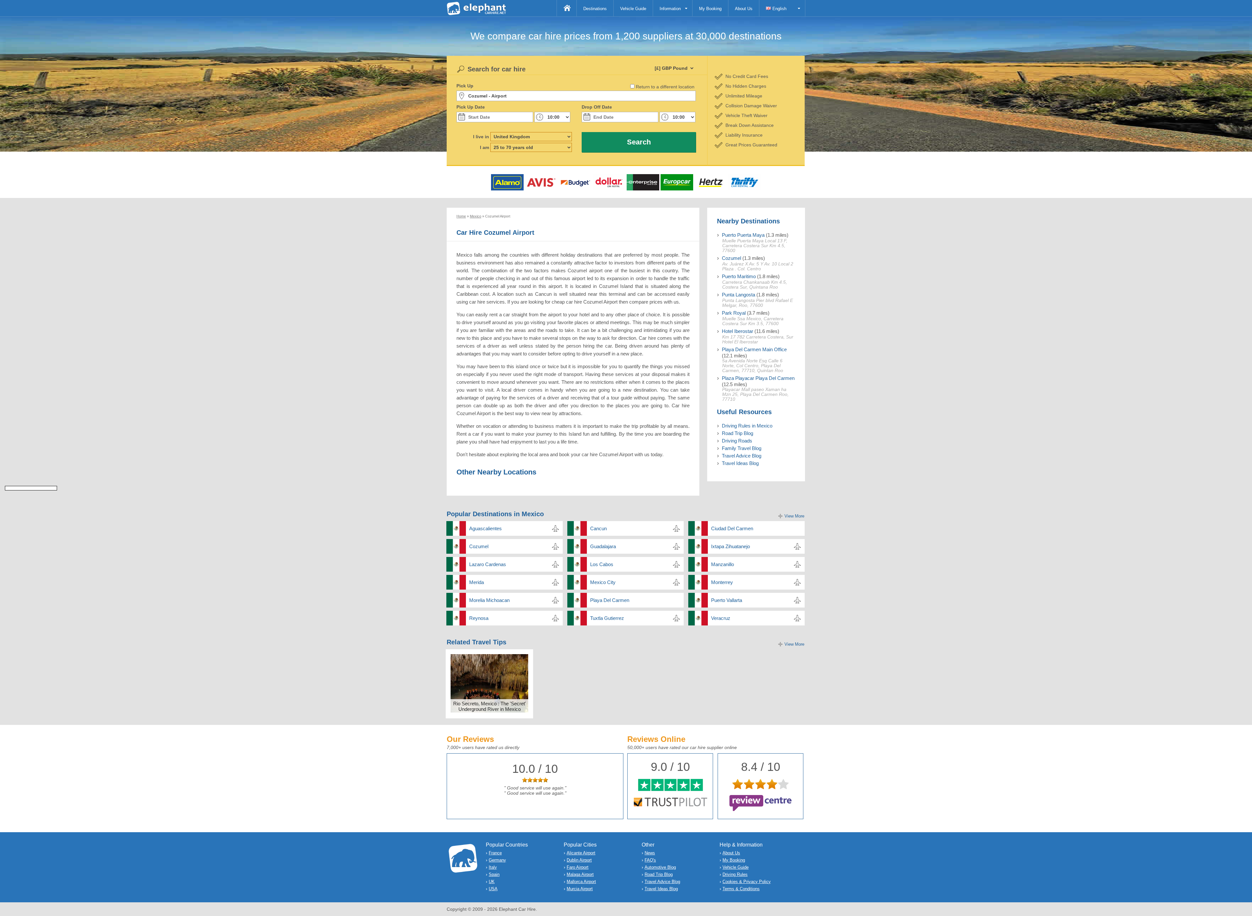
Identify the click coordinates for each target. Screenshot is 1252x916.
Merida (476, 582)
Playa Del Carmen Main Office (754, 349)
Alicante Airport (581, 852)
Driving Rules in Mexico (747, 425)
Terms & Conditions (741, 888)
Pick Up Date (470, 107)
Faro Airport (578, 867)
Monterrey (722, 582)
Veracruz (720, 618)
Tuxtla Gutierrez (607, 618)
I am (484, 147)
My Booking (710, 8)
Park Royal (734, 313)
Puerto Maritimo (739, 276)
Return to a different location (665, 86)
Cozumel (731, 258)
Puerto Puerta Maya (743, 235)
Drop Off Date (597, 107)
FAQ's (650, 860)
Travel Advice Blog (741, 455)
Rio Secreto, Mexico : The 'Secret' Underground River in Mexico (489, 706)
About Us (744, 8)
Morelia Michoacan (489, 600)
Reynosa (478, 618)
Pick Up (464, 85)
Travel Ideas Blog (740, 463)
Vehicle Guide (633, 8)
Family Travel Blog (741, 448)
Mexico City (603, 582)
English (778, 8)
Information (670, 8)
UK (492, 881)
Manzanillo (722, 564)
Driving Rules (735, 874)
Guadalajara (603, 546)
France (495, 852)
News (650, 852)
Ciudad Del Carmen (732, 528)
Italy (493, 867)
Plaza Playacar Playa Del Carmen (758, 378)
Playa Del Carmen (609, 600)
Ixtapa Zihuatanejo (730, 546)
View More (794, 516)
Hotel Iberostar (737, 331)
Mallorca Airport (581, 881)
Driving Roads (737, 440)
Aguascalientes (485, 528)
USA (493, 888)
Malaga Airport (580, 874)
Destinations (595, 8)
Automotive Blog (660, 867)
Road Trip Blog (737, 433)
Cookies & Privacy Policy (747, 881)
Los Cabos (601, 564)
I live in (481, 136)
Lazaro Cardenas (487, 564)
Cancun (598, 528)
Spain (494, 874)
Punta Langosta (738, 294)
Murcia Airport (580, 888)
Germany (497, 860)
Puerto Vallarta (726, 600)
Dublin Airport (579, 860)
